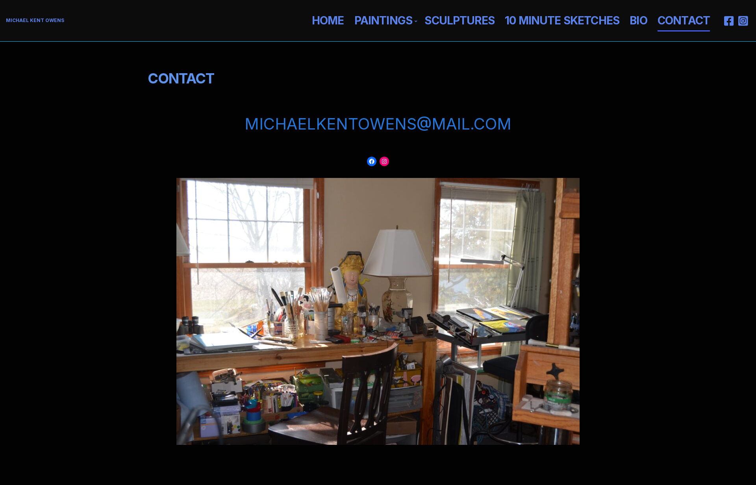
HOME (328, 20)
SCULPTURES (459, 20)
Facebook (728, 20)
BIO (638, 20)
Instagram (743, 20)
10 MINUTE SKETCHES (562, 20)
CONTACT (684, 20)
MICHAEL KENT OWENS (35, 20)
